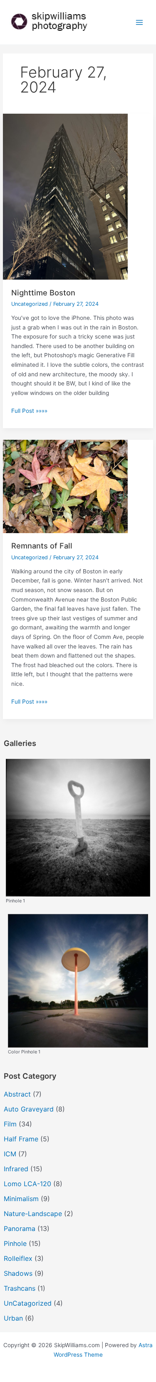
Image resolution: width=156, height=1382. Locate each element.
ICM (10, 1154)
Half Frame (21, 1139)
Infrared (16, 1169)
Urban (13, 1318)
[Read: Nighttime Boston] (65, 196)
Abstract (17, 1094)
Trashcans (19, 1288)
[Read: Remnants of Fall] (65, 486)
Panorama (19, 1228)
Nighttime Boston (43, 292)
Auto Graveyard (29, 1109)
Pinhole (15, 1243)
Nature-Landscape (33, 1213)
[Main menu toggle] (139, 22)
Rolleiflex (18, 1258)
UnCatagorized (28, 1303)
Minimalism (21, 1198)
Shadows (18, 1273)
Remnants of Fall (41, 545)
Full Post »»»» (29, 411)
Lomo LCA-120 (27, 1184)
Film (10, 1124)
